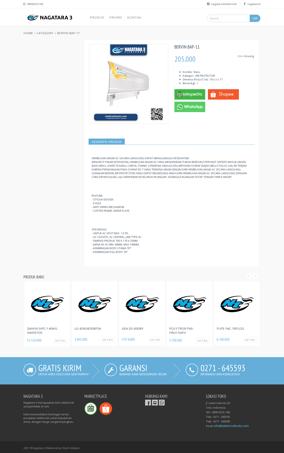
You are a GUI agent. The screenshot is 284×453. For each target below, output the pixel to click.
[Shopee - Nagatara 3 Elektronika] (223, 94)
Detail (60, 340)
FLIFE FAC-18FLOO (230, 328)
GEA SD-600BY (132, 328)
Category (45, 33)
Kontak (134, 17)
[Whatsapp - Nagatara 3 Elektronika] (189, 106)
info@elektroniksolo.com (231, 426)
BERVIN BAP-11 (68, 33)
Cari (254, 18)
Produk (97, 17)
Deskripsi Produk (107, 142)
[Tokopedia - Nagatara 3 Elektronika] (189, 94)
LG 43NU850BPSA (87, 328)
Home (28, 33)
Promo (115, 17)
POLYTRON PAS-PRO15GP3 (181, 330)
